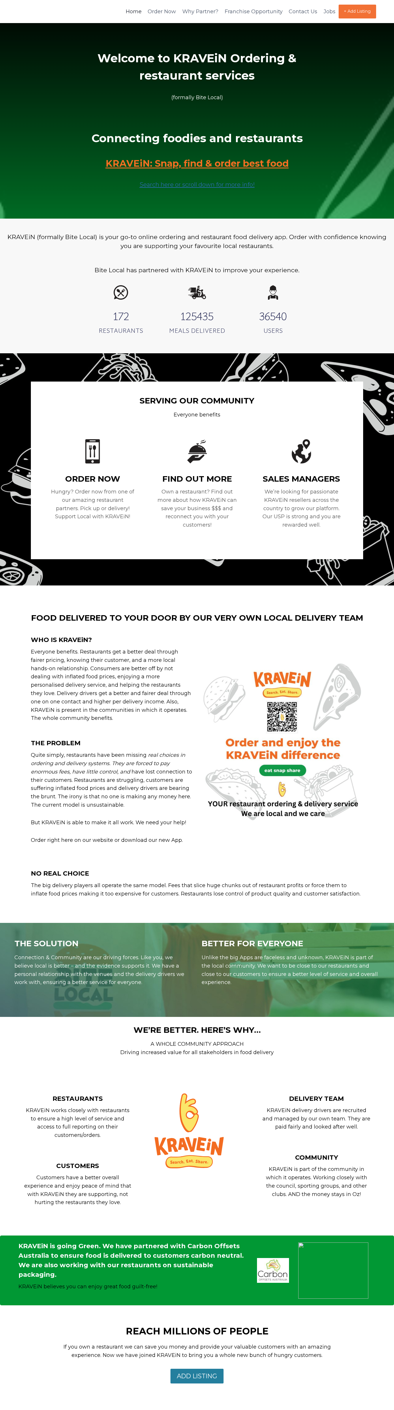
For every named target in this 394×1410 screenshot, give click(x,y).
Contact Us (303, 11)
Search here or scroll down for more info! (197, 184)
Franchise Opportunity (254, 11)
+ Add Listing (357, 11)
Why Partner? (200, 11)
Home (134, 11)
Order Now (162, 11)
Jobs (329, 11)
